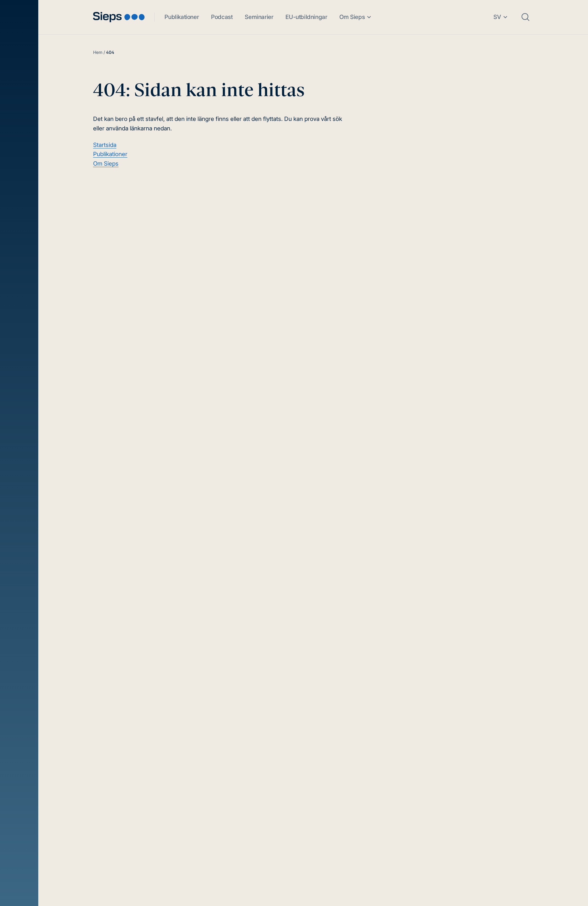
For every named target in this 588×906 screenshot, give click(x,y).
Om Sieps (352, 17)
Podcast (221, 17)
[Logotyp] (119, 17)
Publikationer (181, 17)
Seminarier (259, 17)
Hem (97, 52)
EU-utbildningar (306, 17)
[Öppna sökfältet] (525, 17)
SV (497, 17)
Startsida (104, 144)
